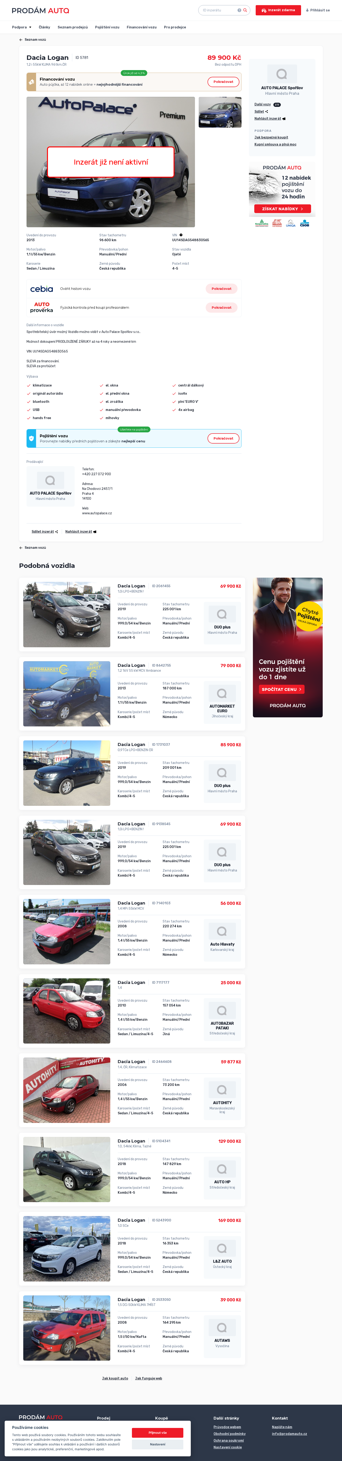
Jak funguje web (148, 1378)
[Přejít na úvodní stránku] (40, 10)
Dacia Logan (131, 586)
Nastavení (157, 1444)
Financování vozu (142, 27)
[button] (79, 531)
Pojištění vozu (107, 27)
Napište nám (282, 1427)
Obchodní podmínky (230, 1434)
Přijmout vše (158, 1432)
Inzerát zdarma (281, 10)
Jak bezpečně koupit (271, 137)
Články (44, 27)
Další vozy (263, 104)
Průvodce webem (227, 1427)
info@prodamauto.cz (289, 1434)
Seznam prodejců (73, 27)
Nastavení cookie (228, 1447)
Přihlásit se (320, 10)
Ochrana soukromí (229, 1441)
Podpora (19, 27)
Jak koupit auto (115, 1378)
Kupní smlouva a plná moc (275, 144)
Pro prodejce (175, 27)
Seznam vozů (35, 40)
